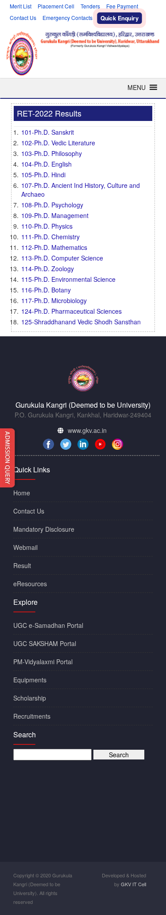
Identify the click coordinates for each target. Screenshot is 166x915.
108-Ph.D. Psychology (52, 204)
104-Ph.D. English (46, 164)
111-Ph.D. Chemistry (50, 236)
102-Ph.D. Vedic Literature (58, 142)
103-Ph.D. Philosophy (51, 153)
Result (22, 565)
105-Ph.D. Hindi (43, 174)
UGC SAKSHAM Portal (44, 643)
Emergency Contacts (67, 17)
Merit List (20, 6)
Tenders (90, 6)
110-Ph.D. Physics (47, 226)
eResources (30, 583)
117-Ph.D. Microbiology (54, 300)
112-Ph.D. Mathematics (54, 247)
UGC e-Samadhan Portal (48, 625)
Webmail (25, 547)
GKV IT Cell (133, 884)
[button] (136, 87)
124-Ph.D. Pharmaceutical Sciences (71, 311)
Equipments (29, 679)
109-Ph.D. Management (55, 215)
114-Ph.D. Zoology (47, 268)
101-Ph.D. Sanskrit (47, 132)
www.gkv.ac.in (87, 430)
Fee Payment (122, 6)
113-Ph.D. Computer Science (62, 257)
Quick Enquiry (120, 18)
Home (21, 492)
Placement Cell (56, 6)
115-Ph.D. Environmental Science (68, 279)
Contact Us (23, 17)
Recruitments (31, 716)
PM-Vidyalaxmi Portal (43, 661)
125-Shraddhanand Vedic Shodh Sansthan (81, 321)
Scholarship (29, 697)
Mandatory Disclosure (43, 529)
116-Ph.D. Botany (46, 289)
